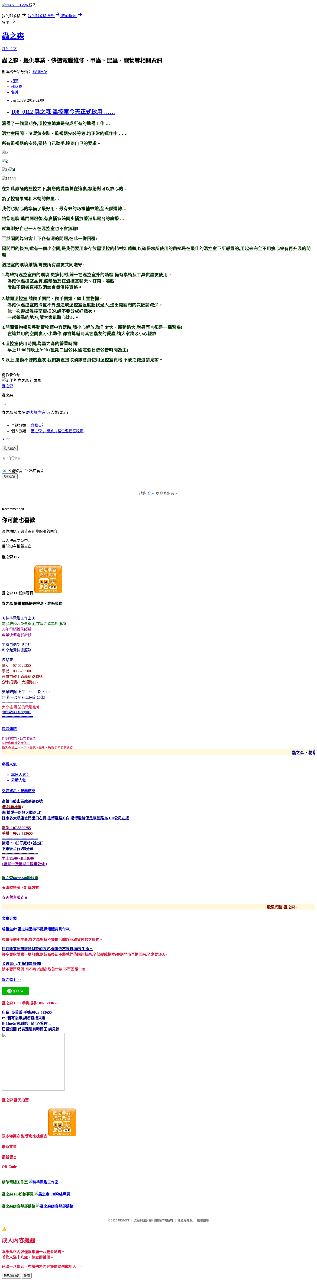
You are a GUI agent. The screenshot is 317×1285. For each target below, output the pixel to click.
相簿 (15, 81)
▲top (6, 439)
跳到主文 (9, 49)
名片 (15, 92)
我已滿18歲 (11, 1276)
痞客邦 (31, 412)
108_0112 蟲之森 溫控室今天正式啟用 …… (63, 112)
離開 (27, 1276)
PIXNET (123, 1220)
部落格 (16, 87)
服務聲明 (203, 1220)
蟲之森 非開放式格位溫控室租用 (57, 431)
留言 (41, 412)
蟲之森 (13, 36)
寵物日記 (39, 72)
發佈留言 (10, 476)
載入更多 (10, 448)
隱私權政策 (185, 1220)
